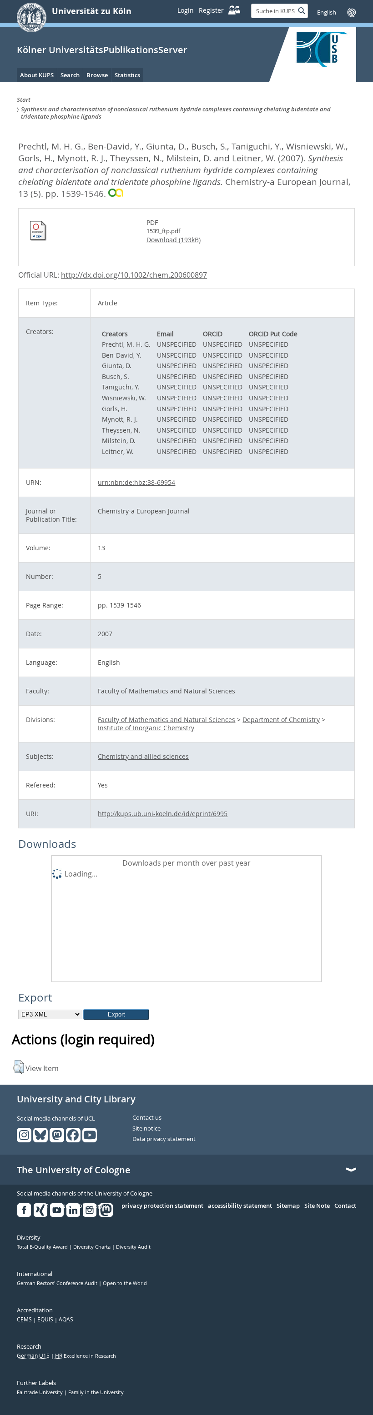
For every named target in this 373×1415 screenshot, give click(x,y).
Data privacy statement (164, 1139)
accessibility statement (240, 1206)
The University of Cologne (74, 1170)
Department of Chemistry (281, 719)
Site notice (146, 1128)
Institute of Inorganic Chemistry (146, 727)
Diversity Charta (92, 1247)
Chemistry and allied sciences (143, 756)
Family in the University (96, 1392)
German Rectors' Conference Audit (58, 1283)
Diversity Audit (133, 1247)
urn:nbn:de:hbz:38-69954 (136, 482)
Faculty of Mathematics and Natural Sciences (166, 719)
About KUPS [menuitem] (37, 75)
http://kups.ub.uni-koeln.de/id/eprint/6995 (162, 813)
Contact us (146, 1117)
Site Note (317, 1206)
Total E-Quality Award (43, 1247)
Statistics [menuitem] (127, 75)
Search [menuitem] (70, 75)
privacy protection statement (162, 1206)
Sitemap (288, 1206)
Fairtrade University (40, 1392)
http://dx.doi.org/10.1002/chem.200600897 (134, 275)
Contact (345, 1206)
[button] (18, 1067)
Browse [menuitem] (97, 75)
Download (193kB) (173, 239)
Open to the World (125, 1283)
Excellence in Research (85, 1356)
